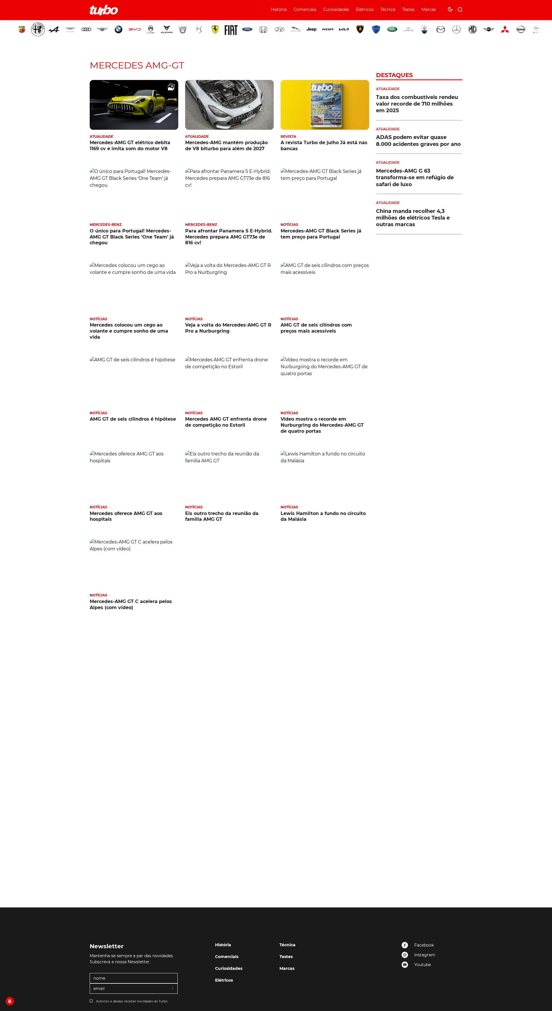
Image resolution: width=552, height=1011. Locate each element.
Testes (408, 9)
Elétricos (364, 9)
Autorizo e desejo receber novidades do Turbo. (132, 1001)
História (279, 9)
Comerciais (305, 9)
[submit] (173, 989)
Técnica (387, 9)
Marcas (428, 9)
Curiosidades (336, 9)
